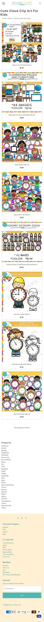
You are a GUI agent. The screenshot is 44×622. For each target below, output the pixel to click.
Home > (4, 18)
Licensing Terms (8, 543)
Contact (5, 527)
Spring (3, 496)
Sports (3, 494)
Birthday (4, 450)
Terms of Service (8, 554)
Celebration (5, 453)
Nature (3, 482)
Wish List (6, 568)
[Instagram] (22, 518)
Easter (3, 462)
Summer (4, 499)
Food (3, 466)
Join (4, 570)
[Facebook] (18, 518)
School (3, 487)
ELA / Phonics (6, 459)
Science (4, 489)
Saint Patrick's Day (7, 485)
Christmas (4, 455)
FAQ (4, 529)
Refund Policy (7, 552)
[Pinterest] (25, 518)
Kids (2, 478)
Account (5, 565)
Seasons (4, 492)
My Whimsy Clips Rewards (12, 575)
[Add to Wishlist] (4, 25)
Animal (3, 448)
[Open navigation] (4, 3)
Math (3, 480)
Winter (3, 508)
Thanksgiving (5, 501)
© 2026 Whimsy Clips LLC (11, 605)
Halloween (4, 469)
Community (5, 457)
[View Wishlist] (35, 3)
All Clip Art (4, 446)
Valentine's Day (6, 505)
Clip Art (10, 18)
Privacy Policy (7, 550)
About (5, 545)
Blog (4, 534)
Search (5, 532)
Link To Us (6, 557)
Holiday (3, 473)
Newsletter (6, 572)
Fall (2, 464)
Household (4, 476)
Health (3, 471)
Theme (3, 503)
